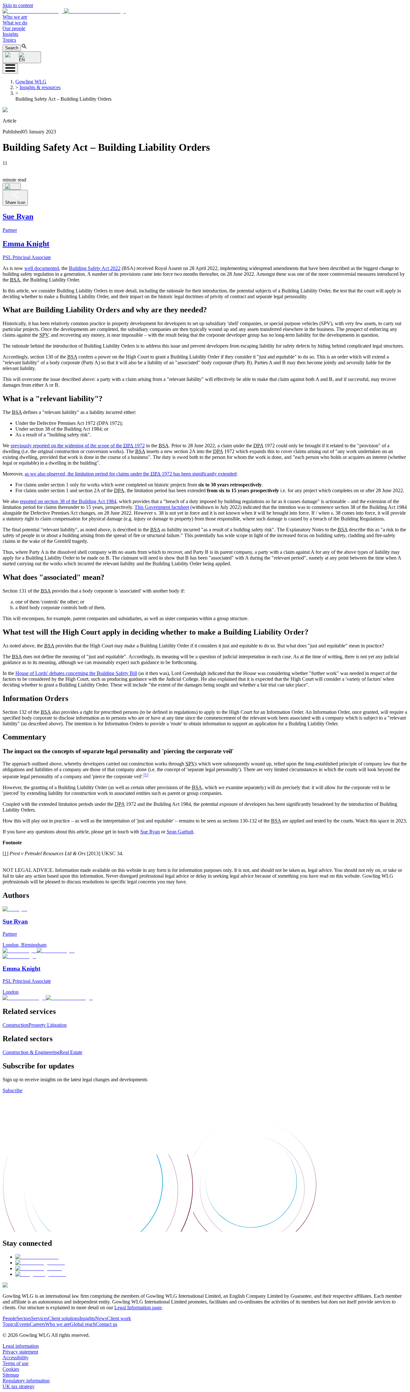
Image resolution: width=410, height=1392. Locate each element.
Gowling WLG (30, 81)
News (101, 1318)
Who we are (15, 17)
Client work (119, 1318)
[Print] (12, 186)
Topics (9, 40)
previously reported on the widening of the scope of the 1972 (78, 445)
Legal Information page (138, 1307)
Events (23, 1324)
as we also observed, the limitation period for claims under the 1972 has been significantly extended (130, 474)
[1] (146, 774)
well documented (41, 268)
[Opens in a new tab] (37, 1257)
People (9, 1318)
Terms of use (16, 1363)
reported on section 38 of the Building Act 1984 (68, 501)
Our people (14, 28)
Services (39, 1318)
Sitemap (11, 1375)
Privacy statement (20, 1351)
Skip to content (18, 5)
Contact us (106, 1324)
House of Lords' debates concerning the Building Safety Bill (76, 673)
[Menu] (10, 68)
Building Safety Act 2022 (94, 268)
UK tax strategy (19, 1386)
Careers (37, 1324)
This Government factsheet (162, 507)
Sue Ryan (150, 831)
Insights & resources (40, 87)
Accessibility (16, 1357)
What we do (15, 22)
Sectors (23, 1318)
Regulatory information (26, 1380)
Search (11, 48)
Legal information (21, 1346)
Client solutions (63, 1318)
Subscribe (12, 1090)
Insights (10, 34)
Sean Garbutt (180, 831)
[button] (64, 11)
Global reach (83, 1324)
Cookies (11, 1369)
